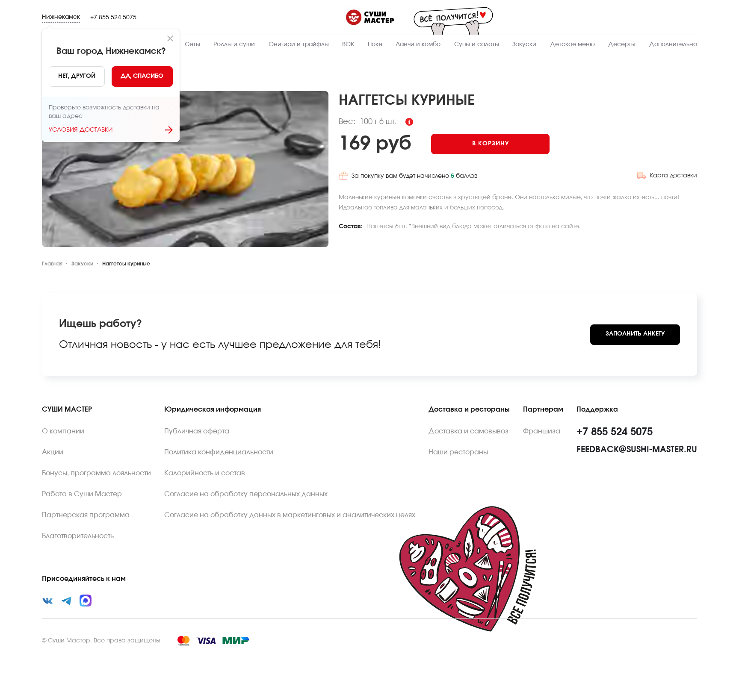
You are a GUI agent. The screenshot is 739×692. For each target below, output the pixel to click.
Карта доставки (673, 176)
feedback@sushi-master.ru (636, 449)
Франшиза (541, 431)
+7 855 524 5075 (113, 18)
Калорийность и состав (204, 473)
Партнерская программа (86, 515)
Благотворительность (78, 536)
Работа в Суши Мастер (82, 494)
